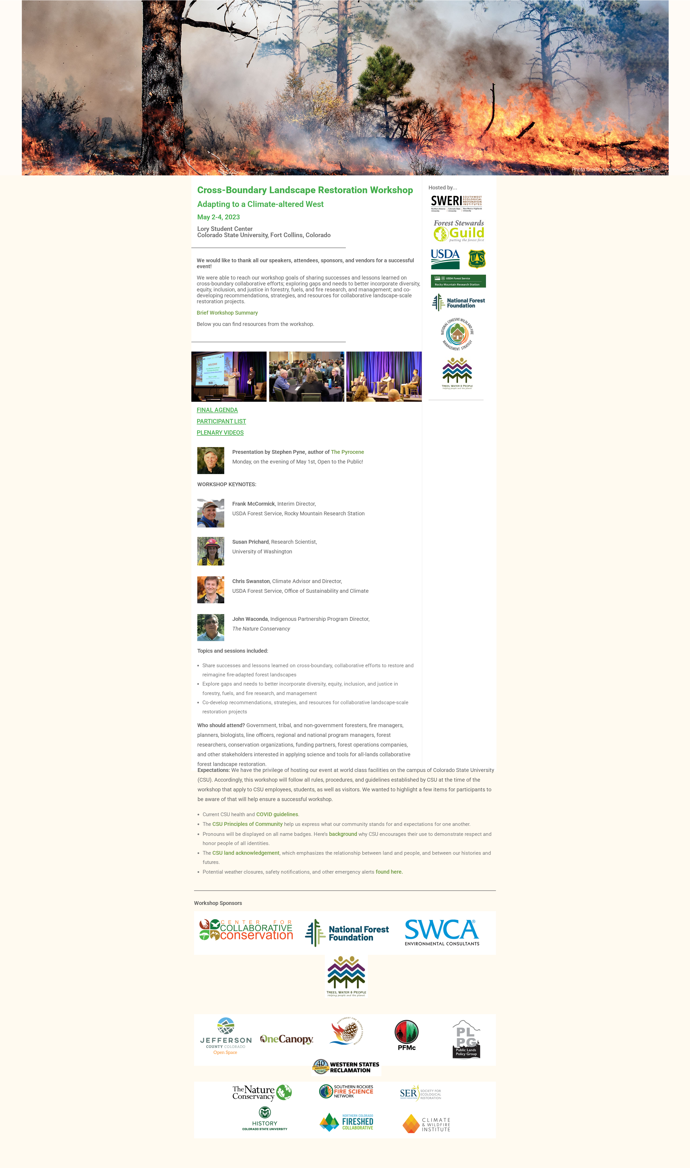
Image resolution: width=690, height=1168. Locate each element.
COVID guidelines (277, 814)
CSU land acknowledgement (246, 853)
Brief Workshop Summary (227, 312)
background (343, 834)
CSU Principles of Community (247, 824)
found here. (389, 872)
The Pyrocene (347, 452)
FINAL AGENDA (217, 410)
